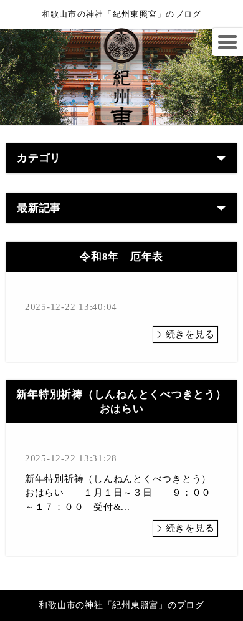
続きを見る (190, 334)
